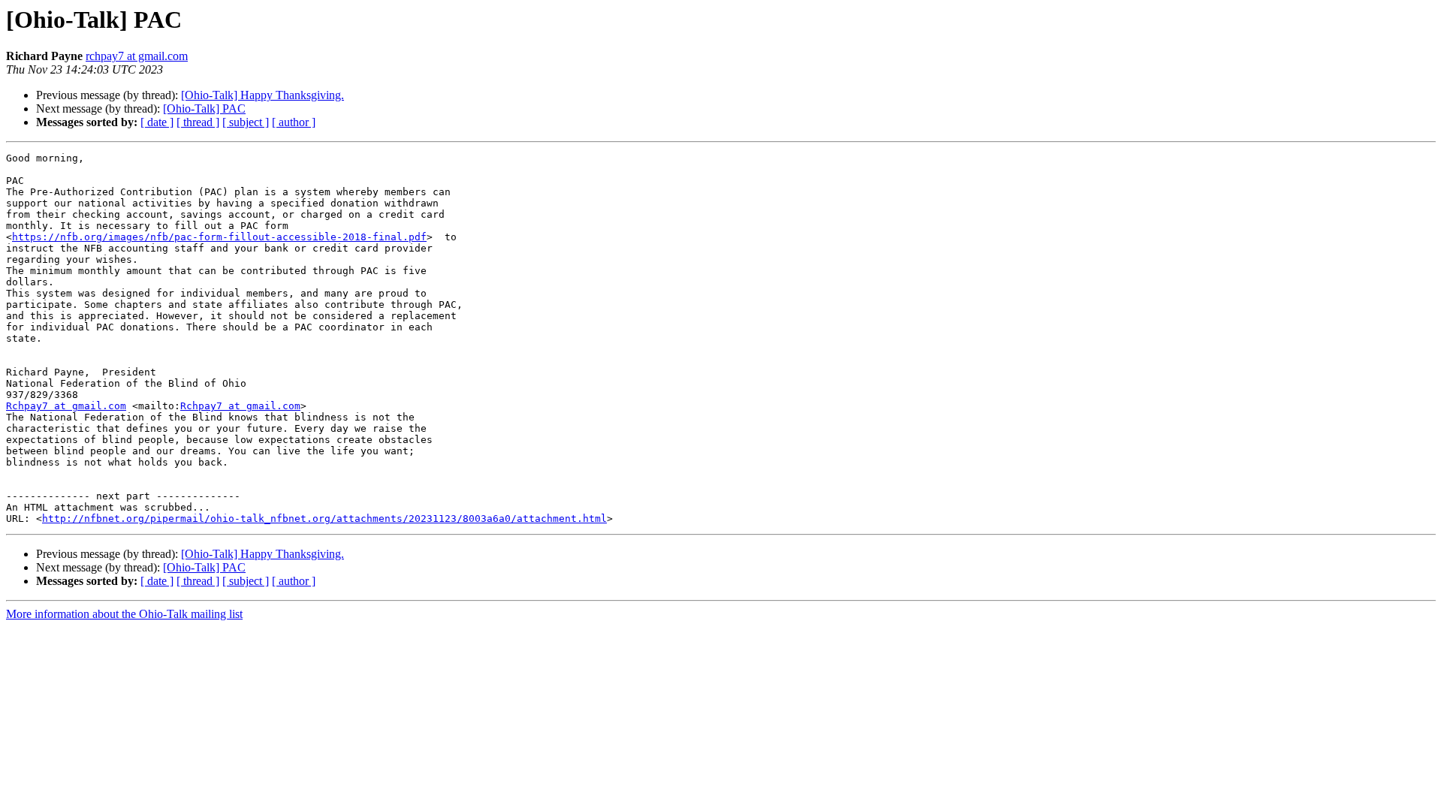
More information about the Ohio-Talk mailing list (124, 613)
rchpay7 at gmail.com (137, 56)
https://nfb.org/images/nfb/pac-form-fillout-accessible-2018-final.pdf (219, 237)
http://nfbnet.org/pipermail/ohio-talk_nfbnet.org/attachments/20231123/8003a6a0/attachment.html (324, 518)
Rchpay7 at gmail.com (66, 406)
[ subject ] (245, 122)
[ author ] (293, 122)
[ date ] (156, 122)
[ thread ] (197, 122)
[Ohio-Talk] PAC (204, 108)
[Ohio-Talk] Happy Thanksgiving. (262, 95)
